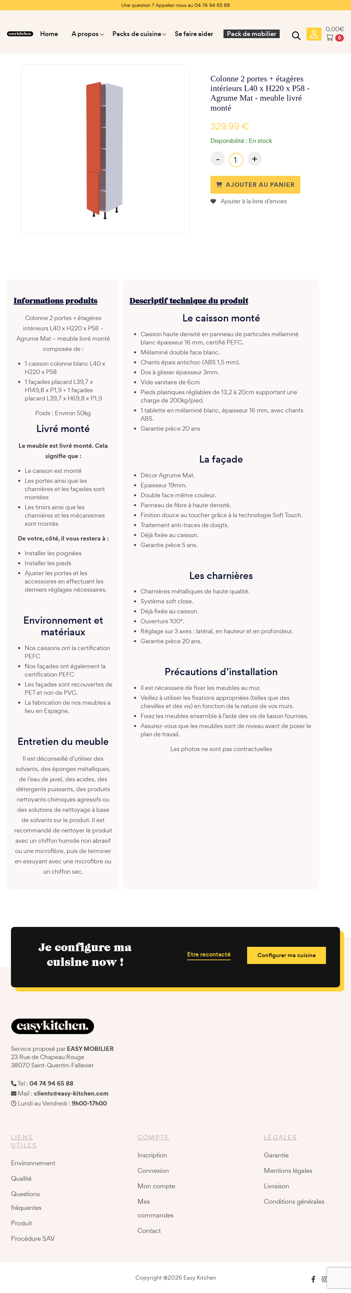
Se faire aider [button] (194, 34)
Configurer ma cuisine (286, 955)
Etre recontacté (209, 954)
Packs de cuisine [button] (136, 34)
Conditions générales (294, 1201)
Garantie (276, 1155)
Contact (149, 1230)
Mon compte (156, 1186)
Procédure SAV (33, 1238)
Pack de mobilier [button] (251, 34)
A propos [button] (85, 34)
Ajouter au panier (260, 184)
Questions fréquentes (26, 1201)
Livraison (276, 1186)
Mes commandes (155, 1208)
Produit (21, 1223)
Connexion (153, 1170)
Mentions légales (288, 1170)
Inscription (152, 1155)
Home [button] (49, 34)
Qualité (21, 1178)
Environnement (33, 1163)
